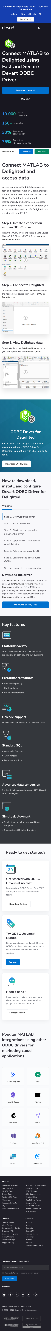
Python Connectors (33, 1208)
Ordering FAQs (8, 1231)
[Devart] (9, 28)
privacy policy (33, 1273)
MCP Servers (31, 1211)
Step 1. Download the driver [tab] (19, 516)
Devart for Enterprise (34, 1245)
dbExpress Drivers (33, 1206)
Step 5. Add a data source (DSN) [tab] (22, 551)
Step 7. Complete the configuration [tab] (23, 568)
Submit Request (8, 1222)
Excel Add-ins (31, 1197)
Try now (13, 962)
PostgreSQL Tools (9, 1197)
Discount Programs (10, 1234)
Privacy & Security (9, 1306)
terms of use (18, 1273)
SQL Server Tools (9, 1188)
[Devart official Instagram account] (35, 1295)
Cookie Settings (8, 1239)
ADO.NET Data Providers (36, 1185)
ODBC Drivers (31, 1191)
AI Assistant (7, 1200)
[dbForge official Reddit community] (4, 1295)
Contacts (29, 1228)
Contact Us (30, 1231)
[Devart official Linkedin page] (23, 1295)
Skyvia (4, 1206)
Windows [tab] (7, 505)
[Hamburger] (46, 27)
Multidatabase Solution (11, 1185)
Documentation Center (11, 1228)
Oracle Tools (7, 1194)
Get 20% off (26, 19)
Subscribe (9, 1278)
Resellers (29, 1242)
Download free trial (25, 90)
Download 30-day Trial (25, 604)
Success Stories (32, 1234)
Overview (6, 151)
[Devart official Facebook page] (10, 1295)
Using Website (8, 1237)
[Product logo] (25, 43)
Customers (30, 1237)
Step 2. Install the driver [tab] (17, 523)
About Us (29, 1222)
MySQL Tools (7, 1191)
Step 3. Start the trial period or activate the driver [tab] (21, 532)
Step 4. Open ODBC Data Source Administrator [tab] (22, 542)
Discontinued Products (11, 1208)
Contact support (17, 1012)
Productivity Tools (9, 1203)
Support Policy (8, 1242)
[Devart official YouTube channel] (29, 1295)
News (28, 1225)
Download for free (18, 904)
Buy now (25, 98)
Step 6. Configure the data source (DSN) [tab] (22, 559)
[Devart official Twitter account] (17, 1295)
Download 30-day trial (16, 463)
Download (26, 151)
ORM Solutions (32, 1188)
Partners (29, 1239)
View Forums (7, 1225)
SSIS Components (33, 1194)
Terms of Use (25, 1306)
